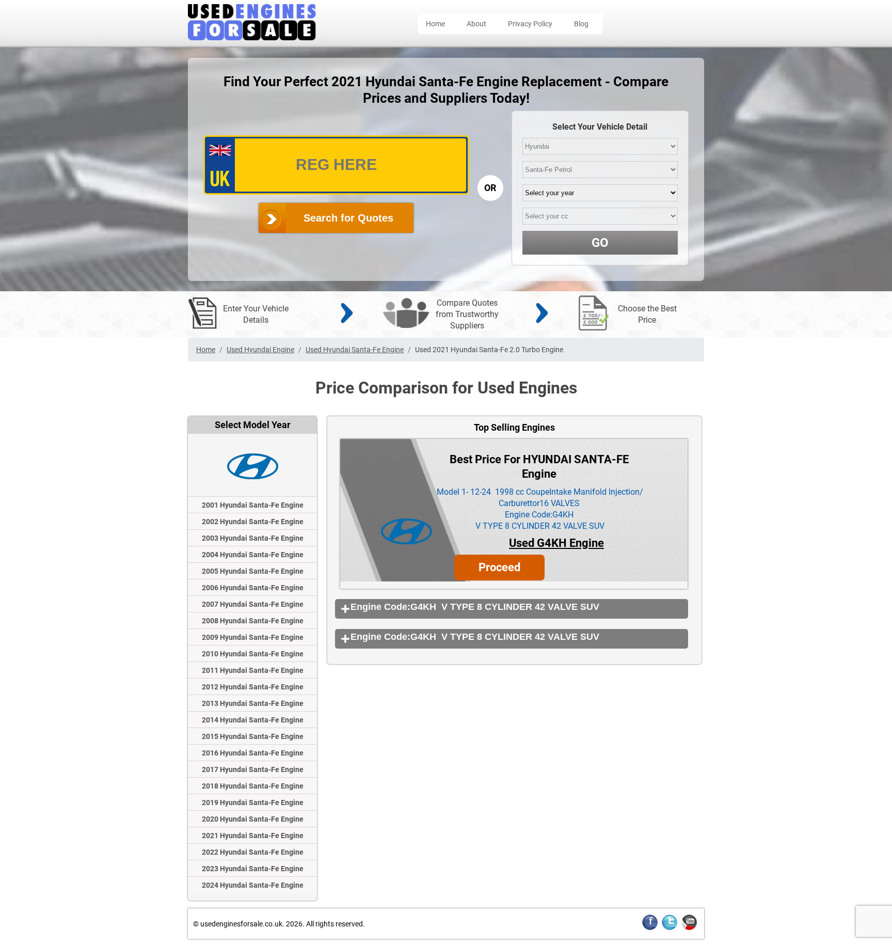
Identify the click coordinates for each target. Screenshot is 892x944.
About (476, 24)
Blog (581, 24)
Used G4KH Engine (556, 543)
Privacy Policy (530, 24)
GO (600, 242)
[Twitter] (669, 928)
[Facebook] (650, 928)
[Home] (252, 37)
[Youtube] (689, 928)
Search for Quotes (348, 218)
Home (435, 24)
